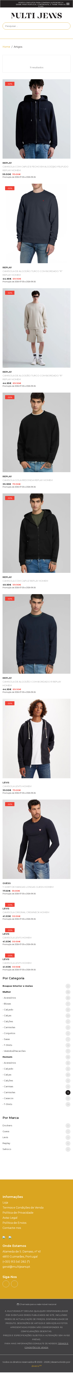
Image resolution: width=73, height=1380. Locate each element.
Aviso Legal (10, 1217)
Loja (5, 1202)
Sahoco (36, 1149)
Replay (36, 1143)
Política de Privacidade (18, 1212)
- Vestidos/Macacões (36, 1051)
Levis (36, 1137)
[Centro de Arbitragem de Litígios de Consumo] (10, 1237)
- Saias (35, 1039)
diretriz (36, 1366)
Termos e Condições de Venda (23, 1207)
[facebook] (14, 1283)
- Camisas (36, 1086)
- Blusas (36, 1003)
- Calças (36, 1015)
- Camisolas (36, 1027)
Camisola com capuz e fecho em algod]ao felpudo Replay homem (35, 166)
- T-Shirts (36, 1045)
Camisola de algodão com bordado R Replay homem (32, 682)
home (6, 46)
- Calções (36, 1021)
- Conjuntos (36, 1033)
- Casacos (36, 1098)
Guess (35, 1131)
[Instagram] (6, 1283)
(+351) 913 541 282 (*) (16, 1261)
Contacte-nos (12, 1227)
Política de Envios (14, 1222)
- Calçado (36, 1009)
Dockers (36, 1125)
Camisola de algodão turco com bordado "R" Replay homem (32, 271)
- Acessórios (36, 997)
